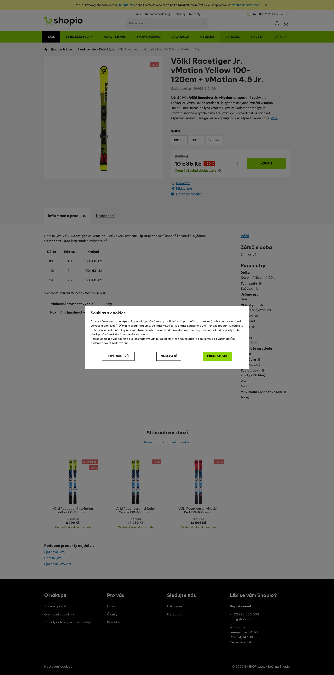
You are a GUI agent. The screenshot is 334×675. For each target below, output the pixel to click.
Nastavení (169, 356)
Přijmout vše (217, 356)
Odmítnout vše (118, 356)
